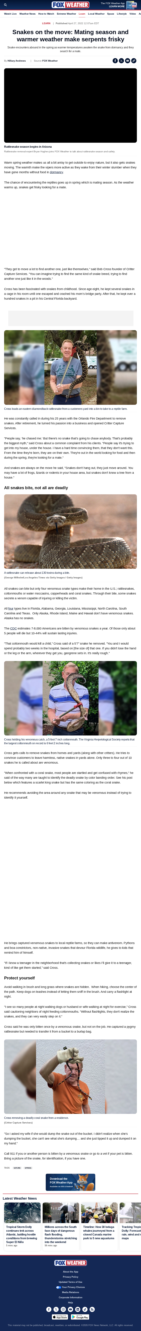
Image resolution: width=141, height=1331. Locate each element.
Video (132, 13)
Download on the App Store (60, 1317)
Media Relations (70, 1292)
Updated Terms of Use (70, 1282)
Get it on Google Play (80, 1317)
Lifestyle (122, 13)
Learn (82, 13)
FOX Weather (50, 60)
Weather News (27, 13)
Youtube (70, 1309)
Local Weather (96, 13)
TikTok (85, 1309)
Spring (28, 1168)
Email (127, 60)
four (10, 608)
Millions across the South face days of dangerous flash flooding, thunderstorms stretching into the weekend (61, 1235)
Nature (17, 1168)
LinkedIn (77, 1309)
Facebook (115, 60)
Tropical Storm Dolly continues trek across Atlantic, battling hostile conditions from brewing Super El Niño (21, 1235)
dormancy (56, 172)
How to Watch (46, 13)
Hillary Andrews (17, 60)
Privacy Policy (70, 1277)
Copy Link (133, 60)
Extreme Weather (66, 13)
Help (70, 1302)
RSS (92, 1309)
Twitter (121, 60)
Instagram (63, 1309)
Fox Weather (70, 4)
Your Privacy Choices (73, 1287)
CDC (13, 628)
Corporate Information (70, 1297)
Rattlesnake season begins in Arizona (28, 146)
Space (110, 13)
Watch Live (10, 13)
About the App (70, 1271)
